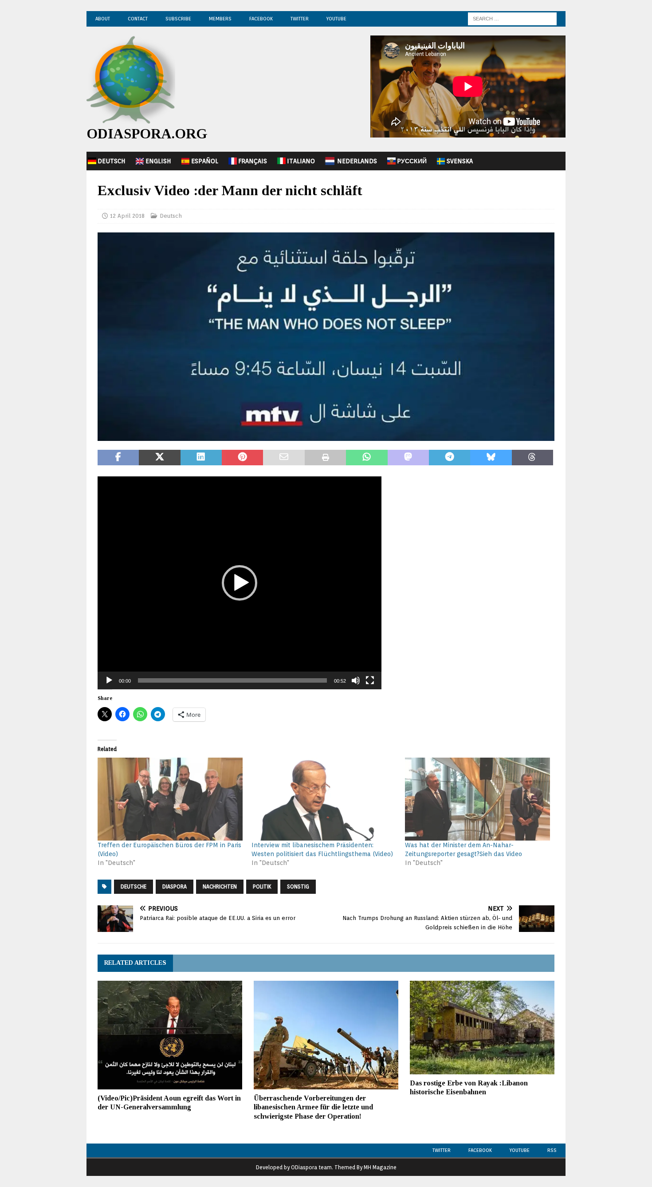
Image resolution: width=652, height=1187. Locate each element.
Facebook (261, 19)
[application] (239, 582)
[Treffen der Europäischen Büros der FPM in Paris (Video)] (170, 799)
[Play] (109, 680)
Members (220, 19)
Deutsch (112, 161)
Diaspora (174, 886)
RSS (552, 1150)
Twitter (300, 19)
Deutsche (133, 886)
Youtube (520, 1150)
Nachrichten (220, 886)
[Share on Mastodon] (408, 458)
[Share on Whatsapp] (366, 458)
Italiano (301, 161)
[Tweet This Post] (159, 458)
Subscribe (178, 19)
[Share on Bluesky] (490, 458)
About (102, 19)
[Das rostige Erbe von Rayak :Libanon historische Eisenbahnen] (482, 1027)
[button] (239, 583)
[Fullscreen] (369, 680)
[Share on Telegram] (449, 458)
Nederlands (357, 161)
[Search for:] (512, 18)
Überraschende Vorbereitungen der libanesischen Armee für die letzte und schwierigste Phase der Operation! (313, 1107)
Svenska (460, 161)
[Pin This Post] (242, 458)
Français (252, 161)
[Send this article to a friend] (283, 458)
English (158, 161)
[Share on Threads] (532, 458)
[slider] (232, 680)
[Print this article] (325, 458)
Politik (262, 886)
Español (204, 161)
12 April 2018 (127, 215)
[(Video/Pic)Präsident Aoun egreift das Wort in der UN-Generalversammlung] (170, 1035)
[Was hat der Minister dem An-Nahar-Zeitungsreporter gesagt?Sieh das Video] (477, 799)
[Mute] (355, 680)
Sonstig (298, 886)
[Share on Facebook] (118, 458)
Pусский (412, 161)
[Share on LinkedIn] (201, 458)
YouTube (336, 19)
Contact (138, 19)
